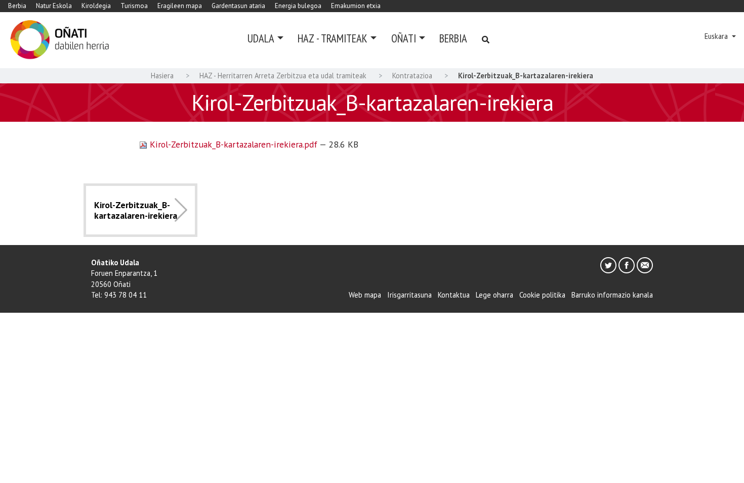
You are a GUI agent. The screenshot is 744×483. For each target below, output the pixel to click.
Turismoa (134, 6)
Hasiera (162, 75)
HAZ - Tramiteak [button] (332, 38)
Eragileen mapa (179, 6)
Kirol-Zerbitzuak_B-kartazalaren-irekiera (135, 210)
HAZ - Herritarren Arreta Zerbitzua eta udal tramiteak (282, 75)
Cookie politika (542, 295)
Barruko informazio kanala (612, 295)
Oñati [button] (403, 38)
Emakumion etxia (356, 6)
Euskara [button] (717, 36)
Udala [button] (260, 38)
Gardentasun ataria (238, 6)
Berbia (17, 6)
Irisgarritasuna (409, 295)
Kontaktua (454, 295)
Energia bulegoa (298, 6)
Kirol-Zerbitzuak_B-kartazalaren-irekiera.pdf (233, 144)
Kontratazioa (412, 75)
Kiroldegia (96, 6)
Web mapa (365, 295)
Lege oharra (494, 295)
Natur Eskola (54, 6)
